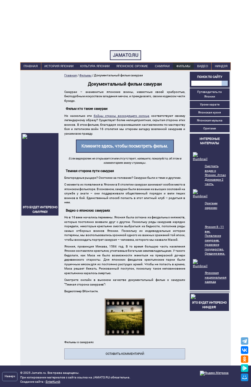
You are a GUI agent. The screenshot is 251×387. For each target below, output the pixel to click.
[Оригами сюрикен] (200, 196)
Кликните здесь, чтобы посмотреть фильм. (124, 146)
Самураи (162, 66)
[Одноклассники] (245, 359)
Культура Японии (95, 66)
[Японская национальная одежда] (200, 266)
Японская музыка (210, 120)
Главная (31, 66)
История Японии (58, 66)
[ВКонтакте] (245, 350)
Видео (202, 66)
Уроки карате (209, 104)
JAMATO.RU (125, 55)
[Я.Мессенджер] (245, 368)
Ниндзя (221, 66)
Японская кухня (209, 112)
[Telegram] (245, 341)
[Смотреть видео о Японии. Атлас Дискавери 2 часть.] (200, 159)
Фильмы (183, 66)
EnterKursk (53, 382)
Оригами (209, 128)
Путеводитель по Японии (209, 94)
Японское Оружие (132, 66)
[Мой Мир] (245, 377)
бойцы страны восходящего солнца (122, 116)
